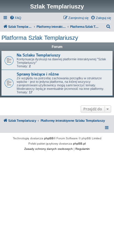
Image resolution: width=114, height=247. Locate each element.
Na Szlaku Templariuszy (38, 55)
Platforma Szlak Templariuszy (39, 38)
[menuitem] (15, 17)
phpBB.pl (79, 143)
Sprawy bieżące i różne (38, 74)
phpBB (48, 138)
